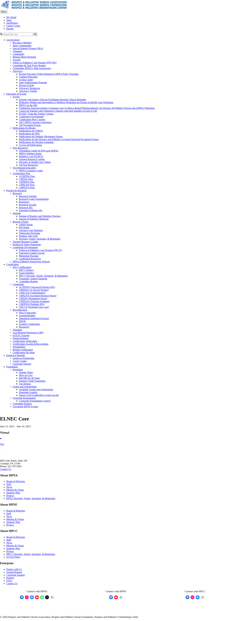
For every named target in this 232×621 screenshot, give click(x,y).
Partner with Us (14, 569)
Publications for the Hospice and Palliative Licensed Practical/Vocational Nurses (59, 139)
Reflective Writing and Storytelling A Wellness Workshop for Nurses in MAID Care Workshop (66, 102)
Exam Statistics (26, 273)
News (9, 487)
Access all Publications (30, 145)
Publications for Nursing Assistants (36, 142)
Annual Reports (14, 572)
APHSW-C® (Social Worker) (34, 290)
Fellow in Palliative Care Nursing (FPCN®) (35, 62)
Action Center (26, 79)
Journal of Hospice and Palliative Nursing (39, 216)
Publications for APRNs (31, 130)
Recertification (20, 310)
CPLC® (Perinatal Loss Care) (34, 307)
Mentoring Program (29, 256)
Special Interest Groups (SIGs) (28, 48)
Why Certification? (22, 267)
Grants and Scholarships (25, 386)
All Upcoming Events (30, 125)
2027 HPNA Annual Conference (35, 122)
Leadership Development (25, 247)
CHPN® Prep (26, 179)
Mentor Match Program (24, 57)
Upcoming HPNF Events (25, 406)
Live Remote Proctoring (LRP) (28, 332)
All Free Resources (28, 165)
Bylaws (10, 495)
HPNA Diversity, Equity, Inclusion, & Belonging (30, 498)
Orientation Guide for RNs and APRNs (38, 150)
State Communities (22, 45)
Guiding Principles (28, 76)
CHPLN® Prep (27, 184)
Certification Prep (21, 173)
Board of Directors (15, 481)
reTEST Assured (21, 335)
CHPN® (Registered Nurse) (33, 298)
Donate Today (26, 372)
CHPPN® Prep (26, 182)
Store (9, 20)
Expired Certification (29, 324)
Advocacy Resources (29, 88)
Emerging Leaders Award (32, 253)
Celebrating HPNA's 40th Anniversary (32, 68)
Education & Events (16, 94)
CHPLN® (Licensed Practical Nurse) (37, 295)
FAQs (9, 580)
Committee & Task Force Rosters (29, 65)
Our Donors (25, 383)
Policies (10, 577)
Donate (10, 28)
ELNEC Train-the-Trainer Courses (36, 113)
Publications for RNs (29, 133)
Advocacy (18, 71)
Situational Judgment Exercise (34, 318)
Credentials (18, 284)
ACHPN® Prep (27, 176)
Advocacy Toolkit (28, 91)
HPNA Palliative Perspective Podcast (31, 261)
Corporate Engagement (24, 398)
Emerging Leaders (28, 392)
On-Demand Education (24, 167)
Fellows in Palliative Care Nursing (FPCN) (40, 250)
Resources (24, 202)
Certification (12, 264)
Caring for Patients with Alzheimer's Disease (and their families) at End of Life (58, 111)
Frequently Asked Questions (33, 278)
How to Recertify (27, 312)
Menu (3, 12)
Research (17, 193)
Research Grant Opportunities (34, 199)
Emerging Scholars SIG (31, 210)
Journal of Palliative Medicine (34, 219)
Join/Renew (12, 23)
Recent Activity (26, 85)
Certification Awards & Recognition (30, 344)
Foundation (12, 366)
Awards (16, 59)
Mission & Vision (15, 490)
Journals (17, 213)
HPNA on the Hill (28, 105)
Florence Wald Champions (32, 381)
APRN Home (26, 224)
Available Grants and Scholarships (36, 389)
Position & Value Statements (27, 244)
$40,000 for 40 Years (29, 378)
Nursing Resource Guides (32, 159)
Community (18, 54)
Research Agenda (27, 196)
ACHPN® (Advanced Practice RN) (37, 287)
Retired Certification (23, 349)
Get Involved (12, 40)
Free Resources (20, 148)
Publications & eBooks (24, 128)
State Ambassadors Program (33, 82)
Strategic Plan (13, 492)
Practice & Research (16, 190)
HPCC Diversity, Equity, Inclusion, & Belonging (43, 275)
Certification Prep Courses (32, 119)
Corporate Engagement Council (35, 400)
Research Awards (27, 204)
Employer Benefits (15, 355)
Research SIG (26, 207)
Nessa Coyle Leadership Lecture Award (39, 395)
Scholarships (19, 346)
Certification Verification (25, 341)
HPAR (22, 321)
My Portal (11, 17)
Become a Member (22, 42)
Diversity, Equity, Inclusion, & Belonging (39, 238)
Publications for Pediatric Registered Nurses (41, 136)
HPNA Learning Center (31, 170)
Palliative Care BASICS (31, 156)
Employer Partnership (23, 358)
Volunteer (17, 51)
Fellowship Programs (29, 233)
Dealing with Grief (28, 236)
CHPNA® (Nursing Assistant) (34, 301)
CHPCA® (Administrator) (32, 292)
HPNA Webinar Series (30, 153)
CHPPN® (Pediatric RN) (31, 304)
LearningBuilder (27, 315)
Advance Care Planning (31, 230)
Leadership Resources (30, 258)
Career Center (13, 25)
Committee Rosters (28, 281)
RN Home (24, 227)
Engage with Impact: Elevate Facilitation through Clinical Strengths (52, 99)
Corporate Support (22, 364)
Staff (8, 484)
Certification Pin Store (24, 352)
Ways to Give (26, 375)
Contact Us (5, 469)
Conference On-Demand (31, 116)
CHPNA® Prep (27, 187)
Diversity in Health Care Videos (35, 162)
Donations (18, 369)
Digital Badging (21, 338)
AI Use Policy (13, 557)
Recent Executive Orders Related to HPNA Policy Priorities (49, 74)
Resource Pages (20, 221)
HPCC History (26, 270)
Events (16, 96)
